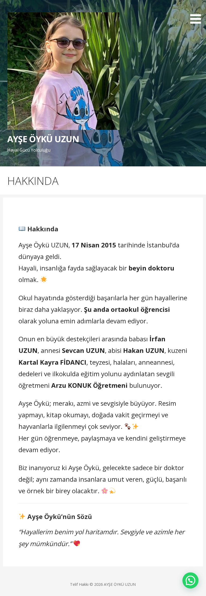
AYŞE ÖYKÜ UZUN (43, 139)
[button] (197, 12)
